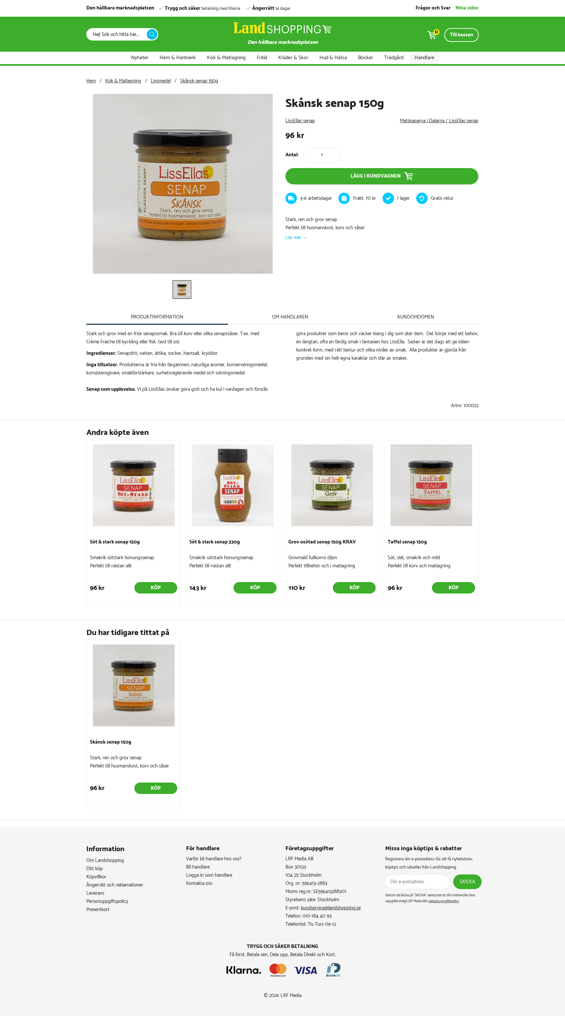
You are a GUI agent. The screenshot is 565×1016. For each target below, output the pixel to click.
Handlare (424, 57)
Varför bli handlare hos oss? (213, 859)
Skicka (467, 882)
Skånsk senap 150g (199, 81)
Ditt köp (94, 869)
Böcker (365, 57)
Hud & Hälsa (333, 57)
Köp (156, 588)
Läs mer (293, 237)
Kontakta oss (199, 883)
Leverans (95, 893)
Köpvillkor (96, 877)
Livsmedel (161, 81)
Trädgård (393, 57)
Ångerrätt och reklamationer (114, 885)
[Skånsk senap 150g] (183, 272)
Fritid (262, 57)
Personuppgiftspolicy (107, 901)
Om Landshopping (105, 860)
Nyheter (139, 57)
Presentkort (98, 909)
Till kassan (461, 35)
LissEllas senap (300, 121)
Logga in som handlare (209, 875)
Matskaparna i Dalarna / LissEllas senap (439, 121)
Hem (91, 81)
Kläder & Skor (293, 57)
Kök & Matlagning (226, 57)
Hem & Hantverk (178, 57)
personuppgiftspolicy (444, 901)
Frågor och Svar (433, 8)
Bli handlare (198, 867)
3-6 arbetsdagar (316, 198)
